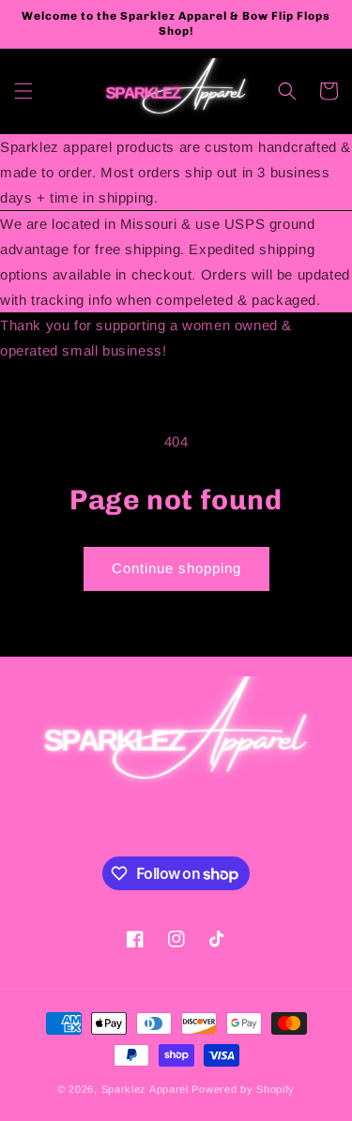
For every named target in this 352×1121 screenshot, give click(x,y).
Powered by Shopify (243, 1089)
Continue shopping (176, 568)
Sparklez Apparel (145, 1089)
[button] (23, 91)
